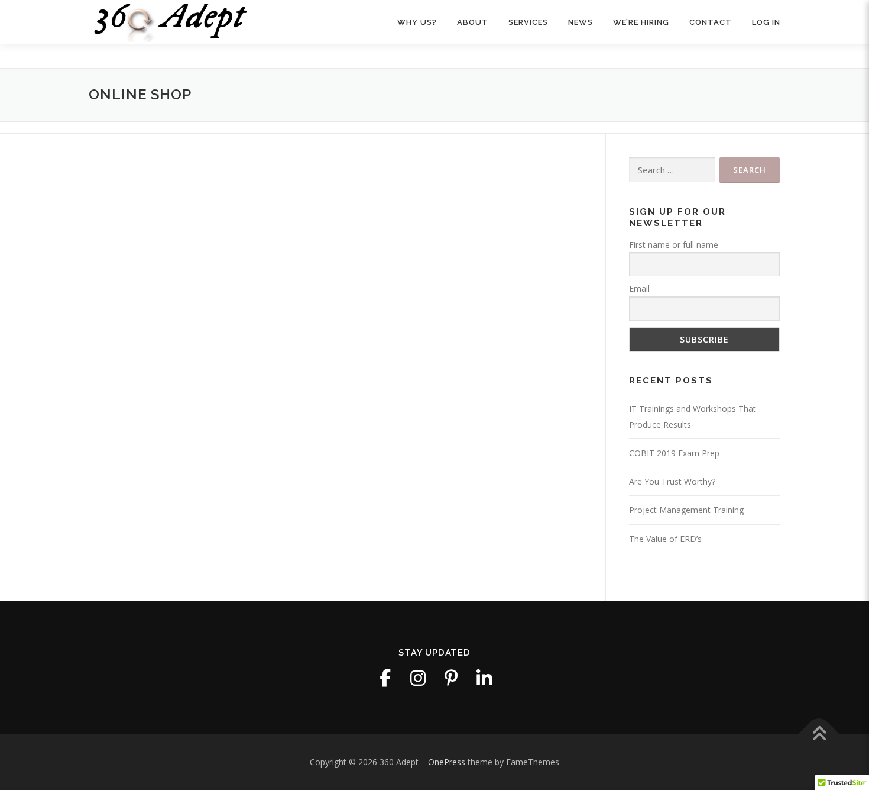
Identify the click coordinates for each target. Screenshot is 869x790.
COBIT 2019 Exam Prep (674, 453)
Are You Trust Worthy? (672, 481)
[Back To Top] (819, 735)
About (472, 22)
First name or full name (673, 244)
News (580, 22)
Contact (710, 22)
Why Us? (417, 22)
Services (528, 22)
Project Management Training (686, 509)
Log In (766, 22)
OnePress (446, 762)
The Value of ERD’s (665, 538)
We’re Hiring (641, 22)
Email (639, 288)
